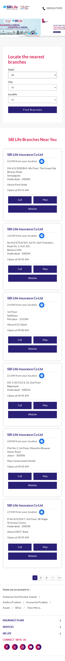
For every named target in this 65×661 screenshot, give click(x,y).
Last (59, 577)
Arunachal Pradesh (37, 602)
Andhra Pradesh (12, 602)
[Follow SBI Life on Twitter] (15, 647)
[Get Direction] (42, 161)
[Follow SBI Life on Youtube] (30, 647)
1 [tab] (29, 33)
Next (53, 577)
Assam (6, 607)
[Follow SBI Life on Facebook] (7, 647)
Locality (12, 94)
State (11, 69)
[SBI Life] (16, 8)
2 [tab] (32, 33)
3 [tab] (36, 33)
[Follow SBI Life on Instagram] (23, 647)
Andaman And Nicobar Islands (20, 596)
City (10, 81)
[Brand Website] (38, 647)
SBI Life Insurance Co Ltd (25, 154)
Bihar (18, 607)
